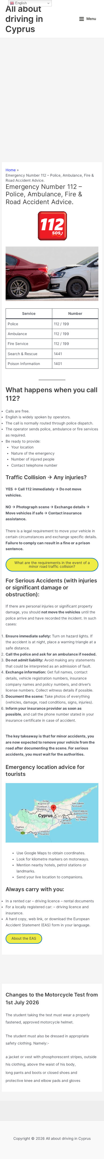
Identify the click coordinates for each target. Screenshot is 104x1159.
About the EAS (23, 938)
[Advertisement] (52, 93)
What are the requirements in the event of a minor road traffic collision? (52, 565)
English (20, 3)
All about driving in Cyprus (24, 18)
